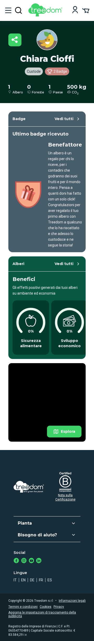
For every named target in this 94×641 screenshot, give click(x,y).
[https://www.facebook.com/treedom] (16, 561)
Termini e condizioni (23, 607)
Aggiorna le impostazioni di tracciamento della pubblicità (42, 614)
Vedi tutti (64, 118)
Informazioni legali (72, 601)
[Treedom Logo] (46, 15)
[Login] (75, 10)
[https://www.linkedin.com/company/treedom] (39, 561)
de (32, 580)
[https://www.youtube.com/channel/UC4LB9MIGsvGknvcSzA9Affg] (31, 561)
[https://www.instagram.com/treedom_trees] (24, 561)
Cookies (45, 607)
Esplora (68, 431)
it (15, 580)
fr (41, 580)
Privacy (59, 607)
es (50, 580)
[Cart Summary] (86, 10)
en (23, 580)
